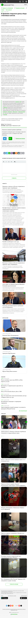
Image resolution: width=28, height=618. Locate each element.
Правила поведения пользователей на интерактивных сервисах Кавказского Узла (14, 610)
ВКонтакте (15, 111)
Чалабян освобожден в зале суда (10, 241)
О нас (2, 595)
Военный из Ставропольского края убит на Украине (12, 386)
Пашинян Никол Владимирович (10, 335)
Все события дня (23, 410)
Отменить (14, 178)
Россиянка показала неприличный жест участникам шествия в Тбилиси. (11, 556)
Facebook (5, 111)
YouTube (5, 114)
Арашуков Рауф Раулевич (8, 353)
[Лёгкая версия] (6, 1)
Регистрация (14, 174)
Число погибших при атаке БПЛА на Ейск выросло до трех (12, 380)
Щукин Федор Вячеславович (9, 371)
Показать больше (14, 584)
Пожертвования (24, 595)
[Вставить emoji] (14, 162)
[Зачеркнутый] (11, 162)
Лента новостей (9, 9)
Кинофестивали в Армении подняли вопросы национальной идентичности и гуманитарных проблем (13, 209)
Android (17, 101)
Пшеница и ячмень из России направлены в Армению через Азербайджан (13, 263)
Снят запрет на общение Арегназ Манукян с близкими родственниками (13, 285)
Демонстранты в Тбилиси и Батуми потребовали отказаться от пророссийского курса (13, 432)
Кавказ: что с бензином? (7, 8)
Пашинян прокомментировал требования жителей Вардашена (12, 306)
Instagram (9, 111)
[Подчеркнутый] (8, 162)
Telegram (5, 107)
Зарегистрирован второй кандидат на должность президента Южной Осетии (13, 407)
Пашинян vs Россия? (20, 8)
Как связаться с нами (12, 595)
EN (4, 1)
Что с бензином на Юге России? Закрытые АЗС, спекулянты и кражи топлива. (13, 579)
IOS (20, 101)
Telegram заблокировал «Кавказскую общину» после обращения (12, 508)
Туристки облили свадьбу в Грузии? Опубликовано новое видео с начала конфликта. (13, 484)
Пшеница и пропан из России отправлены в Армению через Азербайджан (13, 187)
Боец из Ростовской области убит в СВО (11, 391)
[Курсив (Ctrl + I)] (6, 162)
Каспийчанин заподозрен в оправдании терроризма (11, 402)
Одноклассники (21, 111)
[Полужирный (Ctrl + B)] (3, 162)
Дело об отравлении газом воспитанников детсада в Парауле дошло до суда (13, 396)
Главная (2, 9)
